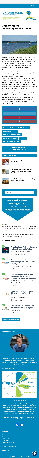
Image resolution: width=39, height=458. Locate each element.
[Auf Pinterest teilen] (19, 117)
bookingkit (10, 127)
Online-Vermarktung (10, 138)
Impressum (20, 456)
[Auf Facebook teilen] (19, 109)
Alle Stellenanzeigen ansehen (11, 319)
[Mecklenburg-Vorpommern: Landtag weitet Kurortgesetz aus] (5, 182)
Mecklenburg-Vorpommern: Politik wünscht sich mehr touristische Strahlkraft (22, 171)
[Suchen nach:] (19, 192)
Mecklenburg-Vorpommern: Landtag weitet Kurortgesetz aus (23, 179)
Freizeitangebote (23, 127)
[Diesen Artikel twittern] (19, 113)
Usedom (22, 138)
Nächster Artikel (19, 150)
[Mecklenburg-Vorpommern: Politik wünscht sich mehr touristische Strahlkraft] (5, 173)
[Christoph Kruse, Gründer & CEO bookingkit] (5, 164)
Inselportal (7, 131)
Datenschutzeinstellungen (9, 446)
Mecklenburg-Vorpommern (12, 135)
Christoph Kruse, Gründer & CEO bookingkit (21, 161)
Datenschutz (27, 456)
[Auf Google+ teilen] (19, 121)
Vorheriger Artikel (19, 148)
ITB (15, 131)
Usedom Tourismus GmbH (11, 142)
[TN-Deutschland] (19, 15)
